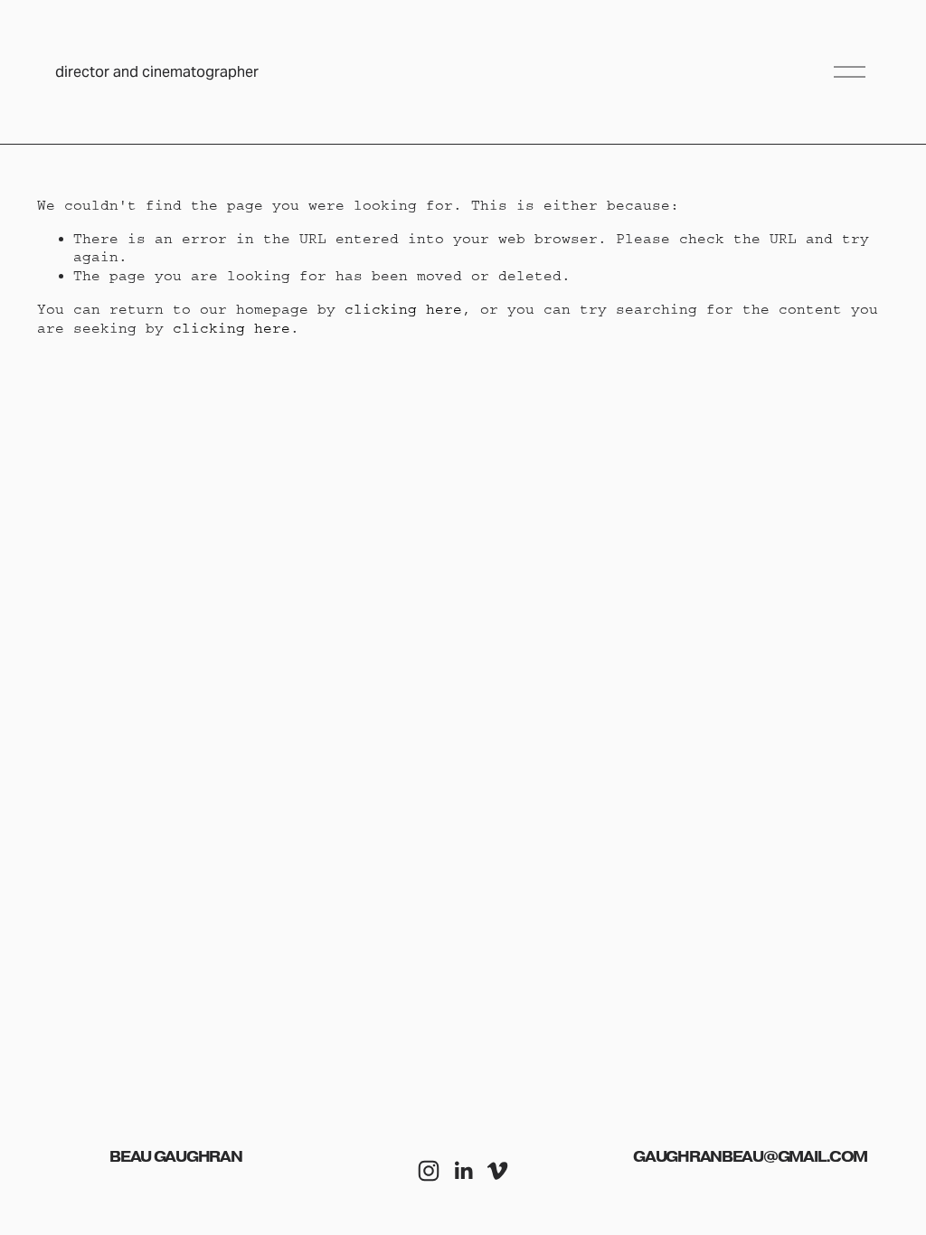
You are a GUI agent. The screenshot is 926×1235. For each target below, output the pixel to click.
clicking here (403, 309)
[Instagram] (428, 1171)
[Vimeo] (497, 1171)
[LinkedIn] (463, 1171)
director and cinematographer (157, 71)
